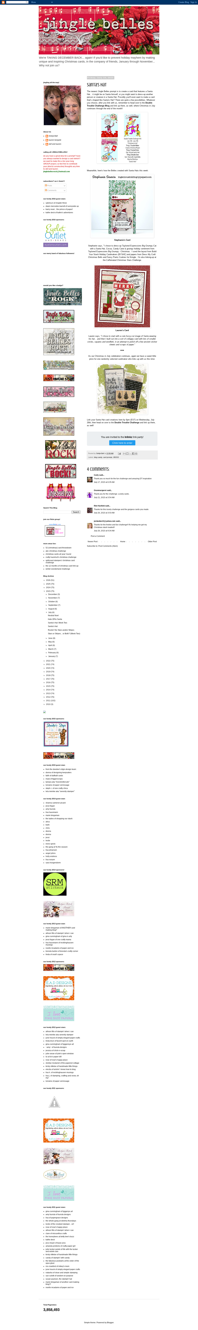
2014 (48, 690)
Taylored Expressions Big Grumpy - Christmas (109, 251)
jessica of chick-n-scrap (55, 1050)
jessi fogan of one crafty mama (58, 939)
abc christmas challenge (56, 551)
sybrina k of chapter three (56, 203)
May (50, 642)
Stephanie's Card (122, 240)
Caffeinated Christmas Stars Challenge (123, 260)
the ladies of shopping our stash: (59, 819)
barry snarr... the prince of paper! (59, 209)
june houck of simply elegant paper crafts (63, 1038)
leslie (48, 840)
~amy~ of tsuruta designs (56, 1047)
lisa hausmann (52, 812)
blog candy (98, 457)
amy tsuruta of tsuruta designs (58, 1214)
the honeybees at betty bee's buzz (60, 1236)
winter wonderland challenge (58, 569)
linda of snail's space (54, 954)
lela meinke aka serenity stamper (59, 1035)
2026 (48, 580)
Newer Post (92, 541)
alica (48, 822)
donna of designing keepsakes (58, 772)
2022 (48, 661)
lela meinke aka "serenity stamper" (60, 791)
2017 (48, 679)
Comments (51, 190)
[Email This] (124, 453)
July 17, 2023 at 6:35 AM (104, 482)
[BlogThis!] (127, 453)
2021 (48, 664)
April (50, 645)
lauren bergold (55, 140)
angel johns (51, 853)
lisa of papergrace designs (57, 1218)
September (53, 605)
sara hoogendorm (53, 863)
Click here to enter (122, 443)
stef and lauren (55, 144)
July (50, 612)
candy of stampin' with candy (58, 1258)
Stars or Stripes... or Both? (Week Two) (64, 634)
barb (48, 825)
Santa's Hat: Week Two (57, 623)
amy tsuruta (50, 809)
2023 (48, 591)
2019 (48, 672)
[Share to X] (130, 453)
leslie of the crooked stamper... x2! (60, 1224)
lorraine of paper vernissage (57, 785)
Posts (49, 186)
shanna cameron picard (56, 803)
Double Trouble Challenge (126, 422)
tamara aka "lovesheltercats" (57, 782)
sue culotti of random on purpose (59, 1276)
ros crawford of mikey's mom (57, 1266)
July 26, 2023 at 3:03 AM (104, 513)
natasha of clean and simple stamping (61, 1273)
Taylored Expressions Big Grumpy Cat (139, 246)
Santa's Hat (53, 626)
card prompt (107, 457)
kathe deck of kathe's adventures (59, 212)
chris (48, 828)
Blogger (110, 1322)
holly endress (51, 856)
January (52, 656)
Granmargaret (100, 490)
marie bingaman (52, 815)
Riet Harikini (99, 506)
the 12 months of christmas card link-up (62, 566)
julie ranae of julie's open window (60, 1053)
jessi (48, 837)
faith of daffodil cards (54, 776)
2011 (48, 700)
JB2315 (116, 457)
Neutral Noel (53, 615)
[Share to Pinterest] (136, 453)
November (53, 598)
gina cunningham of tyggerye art (59, 1211)
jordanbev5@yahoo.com (104, 521)
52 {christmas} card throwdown (58, 548)
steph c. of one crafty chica (57, 788)
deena (48, 831)
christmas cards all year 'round (58, 554)
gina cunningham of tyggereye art (60, 1044)
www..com (55, 524)
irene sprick (50, 844)
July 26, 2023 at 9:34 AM (104, 531)
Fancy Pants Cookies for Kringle (121, 257)
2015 (48, 686)
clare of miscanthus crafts (56, 1233)
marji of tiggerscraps (54, 779)
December (53, 594)
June (50, 638)
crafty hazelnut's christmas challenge (61, 557)
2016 (48, 682)
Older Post (152, 541)
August (51, 609)
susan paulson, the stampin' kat (59, 1279)
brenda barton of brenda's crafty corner (62, 951)
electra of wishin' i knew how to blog (61, 1069)
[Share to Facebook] (133, 453)
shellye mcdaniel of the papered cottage (62, 1063)
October (51, 601)
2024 (48, 587)
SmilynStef (53, 136)
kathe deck (50, 1240)
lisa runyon (50, 860)
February (52, 653)
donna (48, 834)
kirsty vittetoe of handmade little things (61, 1066)
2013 (48, 693)
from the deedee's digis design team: (61, 769)
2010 (48, 704)
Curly (96, 475)
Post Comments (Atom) (108, 546)
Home (122, 541)
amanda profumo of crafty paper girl (60, 1246)
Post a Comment (98, 536)
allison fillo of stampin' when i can (60, 933)
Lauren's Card (122, 330)
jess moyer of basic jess (56, 1243)
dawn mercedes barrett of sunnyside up (62, 206)
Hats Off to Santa (55, 619)
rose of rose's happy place (57, 1060)
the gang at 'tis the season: (57, 847)
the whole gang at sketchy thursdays (61, 1221)
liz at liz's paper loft (53, 1057)
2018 (48, 675)
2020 (48, 668)
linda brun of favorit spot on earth (59, 1041)
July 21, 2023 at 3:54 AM (104, 497)
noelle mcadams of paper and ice (60, 948)
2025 (48, 584)
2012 (48, 697)
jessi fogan (50, 806)
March (51, 649)
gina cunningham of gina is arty (59, 936)
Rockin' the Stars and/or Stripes (61, 630)
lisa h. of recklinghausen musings (60, 1072)
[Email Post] (119, 453)
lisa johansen (51, 850)
